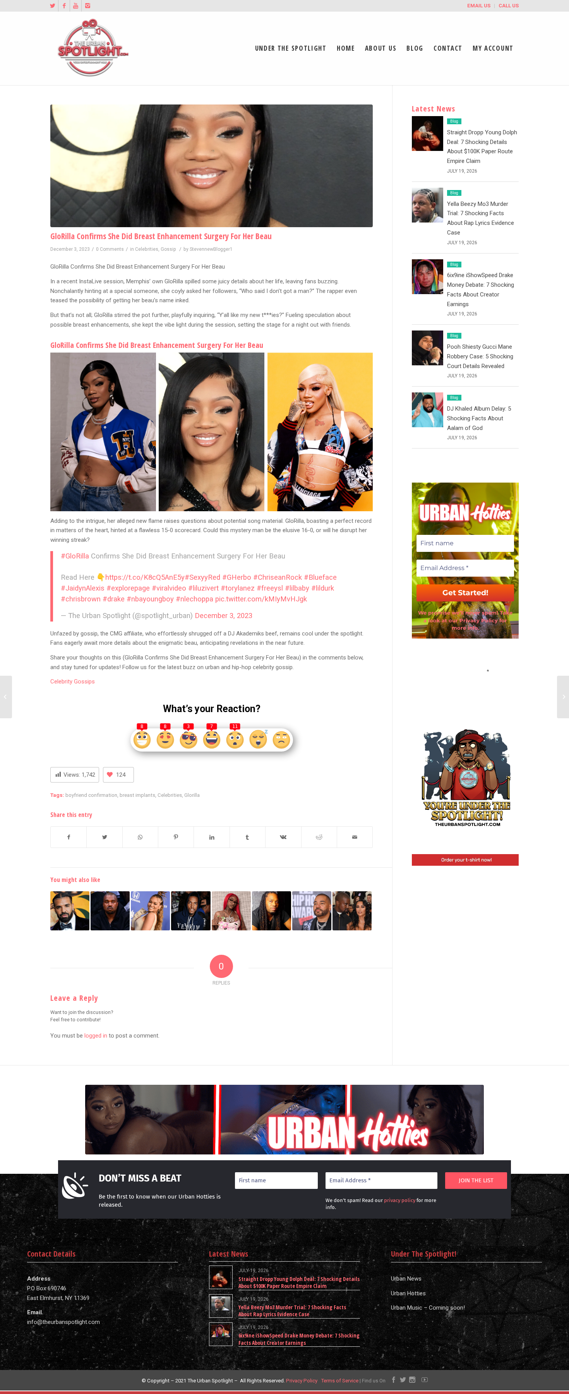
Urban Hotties (408, 1293)
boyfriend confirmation (91, 795)
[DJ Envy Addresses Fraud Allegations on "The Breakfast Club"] (311, 910)
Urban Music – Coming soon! (428, 1307)
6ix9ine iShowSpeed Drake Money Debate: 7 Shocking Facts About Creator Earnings (299, 1339)
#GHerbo (236, 577)
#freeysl (270, 588)
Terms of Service (339, 1381)
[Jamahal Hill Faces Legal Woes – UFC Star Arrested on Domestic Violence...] (563, 697)
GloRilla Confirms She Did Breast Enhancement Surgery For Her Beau (161, 236)
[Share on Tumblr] (247, 837)
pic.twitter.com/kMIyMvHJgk (261, 599)
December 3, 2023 (223, 615)
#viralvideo (169, 588)
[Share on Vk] (283, 837)
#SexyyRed (202, 577)
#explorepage (128, 588)
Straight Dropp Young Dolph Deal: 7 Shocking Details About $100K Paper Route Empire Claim (299, 1282)
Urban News (406, 1278)
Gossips (83, 681)
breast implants (137, 795)
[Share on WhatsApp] (140, 837)
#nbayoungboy (150, 599)
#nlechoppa (194, 599)
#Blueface (320, 577)
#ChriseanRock (277, 577)
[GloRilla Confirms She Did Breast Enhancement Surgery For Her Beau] (211, 165)
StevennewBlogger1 (211, 249)
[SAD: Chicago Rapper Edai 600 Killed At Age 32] (271, 910)
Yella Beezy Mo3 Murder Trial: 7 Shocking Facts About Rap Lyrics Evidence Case (292, 1310)
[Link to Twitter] (52, 6)
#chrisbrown (81, 599)
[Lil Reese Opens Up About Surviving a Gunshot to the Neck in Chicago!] (190, 910)
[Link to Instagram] (87, 6)
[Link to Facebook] (64, 6)
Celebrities (146, 249)
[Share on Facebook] (68, 837)
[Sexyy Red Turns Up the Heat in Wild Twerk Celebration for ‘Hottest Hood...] (6, 697)
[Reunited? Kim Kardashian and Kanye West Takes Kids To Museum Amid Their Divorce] (352, 910)
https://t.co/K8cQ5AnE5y (145, 577)
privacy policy (399, 1200)
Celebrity (61, 681)
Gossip (168, 249)
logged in (95, 1035)
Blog (454, 121)
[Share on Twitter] (104, 837)
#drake (114, 599)
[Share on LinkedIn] (211, 837)
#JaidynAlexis (83, 588)
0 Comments (110, 249)
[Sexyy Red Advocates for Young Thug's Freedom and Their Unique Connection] (231, 910)
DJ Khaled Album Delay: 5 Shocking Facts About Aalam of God (479, 418)
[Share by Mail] (354, 837)
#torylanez (238, 588)
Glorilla (192, 795)
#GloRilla (75, 556)
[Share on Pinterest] (176, 837)
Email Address (465, 671)
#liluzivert (203, 588)
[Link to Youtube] (75, 6)
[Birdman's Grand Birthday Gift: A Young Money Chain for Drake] (69, 910)
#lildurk (322, 588)
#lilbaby (297, 588)
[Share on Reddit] (319, 837)
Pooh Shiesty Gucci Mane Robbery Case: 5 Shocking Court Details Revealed (480, 356)
